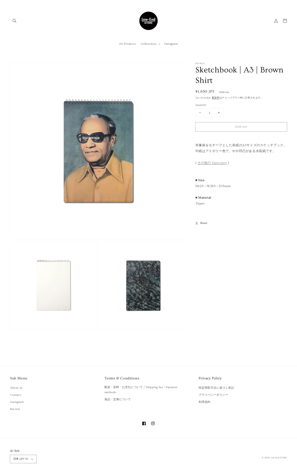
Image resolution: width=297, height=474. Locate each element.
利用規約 (204, 402)
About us (16, 387)
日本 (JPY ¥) (20, 458)
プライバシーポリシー (213, 395)
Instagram (17, 402)
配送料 (216, 97)
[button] (14, 20)
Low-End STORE (279, 457)
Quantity (200, 104)
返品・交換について (117, 399)
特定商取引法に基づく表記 (216, 387)
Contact (15, 395)
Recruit (15, 409)
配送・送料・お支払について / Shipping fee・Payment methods (141, 390)
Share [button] (203, 222)
